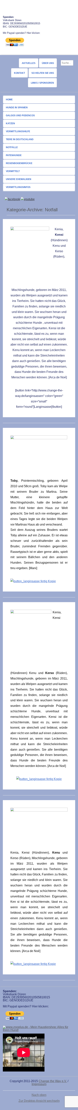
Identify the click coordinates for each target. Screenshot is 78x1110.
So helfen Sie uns (42, 73)
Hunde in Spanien (17, 107)
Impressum (39, 1084)
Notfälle (12, 147)
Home (9, 99)
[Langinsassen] (33, 581)
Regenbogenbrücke (19, 163)
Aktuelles (28, 63)
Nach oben (39, 1095)
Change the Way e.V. (53, 1081)
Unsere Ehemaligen (18, 179)
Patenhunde (14, 155)
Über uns (48, 63)
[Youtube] (28, 199)
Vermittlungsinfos (18, 187)
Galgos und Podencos (20, 115)
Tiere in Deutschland (20, 139)
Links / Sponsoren (42, 83)
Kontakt (19, 73)
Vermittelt (13, 171)
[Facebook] (12, 199)
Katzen (10, 123)
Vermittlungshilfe (18, 131)
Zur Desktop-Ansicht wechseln (39, 1100)
